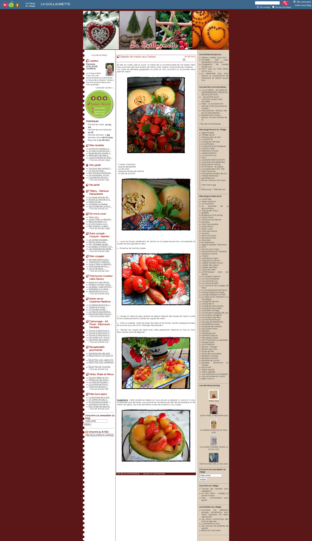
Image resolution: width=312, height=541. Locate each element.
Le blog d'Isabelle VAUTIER (214, 295)
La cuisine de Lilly (210, 281)
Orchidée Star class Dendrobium (215, 61)
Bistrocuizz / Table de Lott (213, 189)
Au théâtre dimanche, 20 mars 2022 (213, 431)
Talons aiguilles (208, 372)
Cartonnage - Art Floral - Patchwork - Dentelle (100, 324)
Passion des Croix (209, 349)
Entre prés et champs (211, 164)
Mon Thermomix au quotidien (215, 340)
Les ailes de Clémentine (212, 322)
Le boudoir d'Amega (210, 310)
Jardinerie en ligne (210, 258)
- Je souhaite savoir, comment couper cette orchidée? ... (212, 99)
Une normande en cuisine (213, 376)
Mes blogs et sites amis (210, 196)
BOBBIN (205, 213)
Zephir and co (208, 379)
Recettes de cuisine (210, 360)
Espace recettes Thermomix (214, 245)
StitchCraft (206, 367)
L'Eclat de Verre (208, 270)
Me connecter (304, 1)
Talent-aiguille (208, 369)
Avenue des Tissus (210, 211)
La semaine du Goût (211, 524)
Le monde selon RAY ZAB (213, 169)
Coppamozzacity (209, 153)
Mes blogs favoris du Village (212, 129)
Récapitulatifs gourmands (96, 348)
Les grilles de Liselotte (212, 326)
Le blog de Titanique (211, 142)
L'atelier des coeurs (210, 265)
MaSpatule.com (209, 333)
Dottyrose (206, 240)
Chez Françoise (208, 171)
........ (203, 187)
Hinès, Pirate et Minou (101, 374)
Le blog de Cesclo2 (210, 301)
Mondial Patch (208, 342)
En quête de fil (208, 242)
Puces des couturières (211, 354)
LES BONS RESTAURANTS (213, 160)
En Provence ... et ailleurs (212, 167)
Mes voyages (96, 256)
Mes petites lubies (210, 338)
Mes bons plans (98, 394)
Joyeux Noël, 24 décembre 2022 (214, 415)
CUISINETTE (207, 139)
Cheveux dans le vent (211, 137)
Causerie (205, 222)
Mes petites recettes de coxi (214, 173)
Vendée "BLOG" (208, 135)
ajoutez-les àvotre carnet (100, 112)
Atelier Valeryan (209, 201)
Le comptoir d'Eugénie (212, 315)
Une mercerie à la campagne (215, 374)
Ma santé (94, 184)
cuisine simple (208, 148)
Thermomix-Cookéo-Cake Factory (101, 277)
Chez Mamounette (210, 224)
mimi (204, 157)
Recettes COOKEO (210, 356)
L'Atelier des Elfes (209, 267)
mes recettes (99, 108)
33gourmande (208, 133)
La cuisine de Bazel (210, 279)
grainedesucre (208, 178)
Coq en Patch (208, 226)
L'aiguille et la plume (211, 260)
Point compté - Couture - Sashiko (99, 235)
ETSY (204, 247)
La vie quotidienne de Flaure (214, 290)
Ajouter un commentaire (154, 474)
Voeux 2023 (214, 401)
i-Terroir (205, 256)
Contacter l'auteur (104, 88)
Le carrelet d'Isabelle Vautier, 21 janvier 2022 (214, 448)
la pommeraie (208, 144)
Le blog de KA (208, 304)
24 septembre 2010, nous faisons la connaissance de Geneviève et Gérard (215, 76)
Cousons (205, 233)
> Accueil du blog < (99, 55)
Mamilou (205, 331)
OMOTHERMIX (208, 344)
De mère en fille (209, 238)
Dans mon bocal (209, 235)
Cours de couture (209, 231)
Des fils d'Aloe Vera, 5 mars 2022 (213, 464)
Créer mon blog (303, 5)
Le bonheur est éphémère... (214, 162)
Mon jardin (95, 165)
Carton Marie (207, 217)
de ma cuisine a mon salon (214, 180)
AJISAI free (206, 199)
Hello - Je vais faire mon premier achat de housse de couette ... (214, 106)
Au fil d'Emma (208, 204)
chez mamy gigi (209, 185)
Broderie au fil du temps (212, 215)
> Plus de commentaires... (210, 124)
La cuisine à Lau (209, 155)
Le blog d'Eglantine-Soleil (213, 292)
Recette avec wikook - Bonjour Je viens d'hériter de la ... (214, 117)
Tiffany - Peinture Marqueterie (99, 192)
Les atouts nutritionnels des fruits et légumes (215, 520)
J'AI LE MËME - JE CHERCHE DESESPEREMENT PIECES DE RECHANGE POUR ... (215, 92)
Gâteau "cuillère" (214, 57)
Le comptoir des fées (211, 317)
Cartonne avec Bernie (211, 220)
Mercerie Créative (210, 335)
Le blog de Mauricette (211, 308)
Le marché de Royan (211, 320)
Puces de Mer (208, 351)
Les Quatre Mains (209, 329)
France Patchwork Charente (214, 251)
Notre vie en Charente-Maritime (99, 300)
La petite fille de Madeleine (214, 146)
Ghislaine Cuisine (209, 254)
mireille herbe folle (210, 176)
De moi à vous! (97, 213)
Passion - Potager (209, 347)
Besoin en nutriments (211, 530)
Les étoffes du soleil (211, 324)
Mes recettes (96, 145)
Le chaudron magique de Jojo (215, 313)
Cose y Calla (207, 229)
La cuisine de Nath (210, 283)
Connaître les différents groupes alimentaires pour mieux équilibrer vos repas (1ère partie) (215, 513)
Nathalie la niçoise (210, 151)
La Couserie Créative (211, 276)
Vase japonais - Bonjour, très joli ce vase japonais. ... (214, 111)
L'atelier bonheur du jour (212, 263)
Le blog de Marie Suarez (212, 306)
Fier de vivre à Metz (210, 249)
